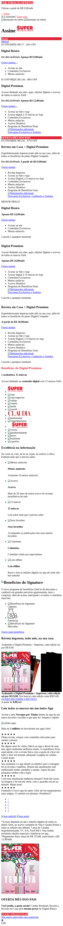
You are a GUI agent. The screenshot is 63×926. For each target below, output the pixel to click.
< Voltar (5, 13)
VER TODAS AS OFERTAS (17, 2)
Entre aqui (22, 16)
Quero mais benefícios (12, 632)
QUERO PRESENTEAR (14, 914)
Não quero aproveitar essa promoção (20, 917)
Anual (4, 38)
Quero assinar (8, 62)
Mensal (5, 41)
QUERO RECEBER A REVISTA (19, 699)
